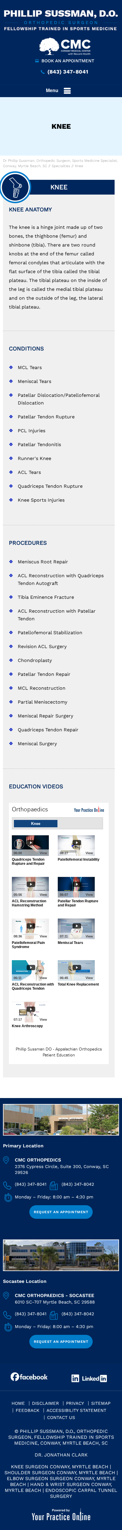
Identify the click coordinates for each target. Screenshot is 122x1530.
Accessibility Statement (76, 1410)
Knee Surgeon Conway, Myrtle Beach (59, 1466)
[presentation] (61, 126)
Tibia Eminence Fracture (46, 597)
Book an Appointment (67, 60)
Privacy (75, 1403)
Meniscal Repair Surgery (45, 716)
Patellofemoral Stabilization (50, 632)
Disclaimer (45, 1403)
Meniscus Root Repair (43, 562)
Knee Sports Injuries (41, 500)
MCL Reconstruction (41, 688)
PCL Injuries (31, 430)
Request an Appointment (61, 1212)
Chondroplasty (35, 660)
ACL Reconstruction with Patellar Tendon (57, 615)
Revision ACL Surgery (42, 646)
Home (18, 1403)
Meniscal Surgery (37, 743)
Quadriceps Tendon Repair (48, 730)
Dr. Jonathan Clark (61, 1455)
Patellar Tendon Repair (44, 674)
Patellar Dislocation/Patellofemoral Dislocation (58, 399)
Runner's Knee (34, 458)
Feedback (27, 1410)
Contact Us (61, 1417)
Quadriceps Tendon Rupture (50, 486)
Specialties (61, 166)
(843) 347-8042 (78, 1184)
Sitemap (100, 1403)
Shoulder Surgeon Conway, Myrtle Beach (59, 1472)
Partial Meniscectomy (42, 702)
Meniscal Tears (34, 381)
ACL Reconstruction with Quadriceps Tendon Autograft (61, 579)
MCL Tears (30, 367)
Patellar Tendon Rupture (46, 417)
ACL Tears (29, 472)
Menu (52, 90)
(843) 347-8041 (67, 71)
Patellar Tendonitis (39, 444)
